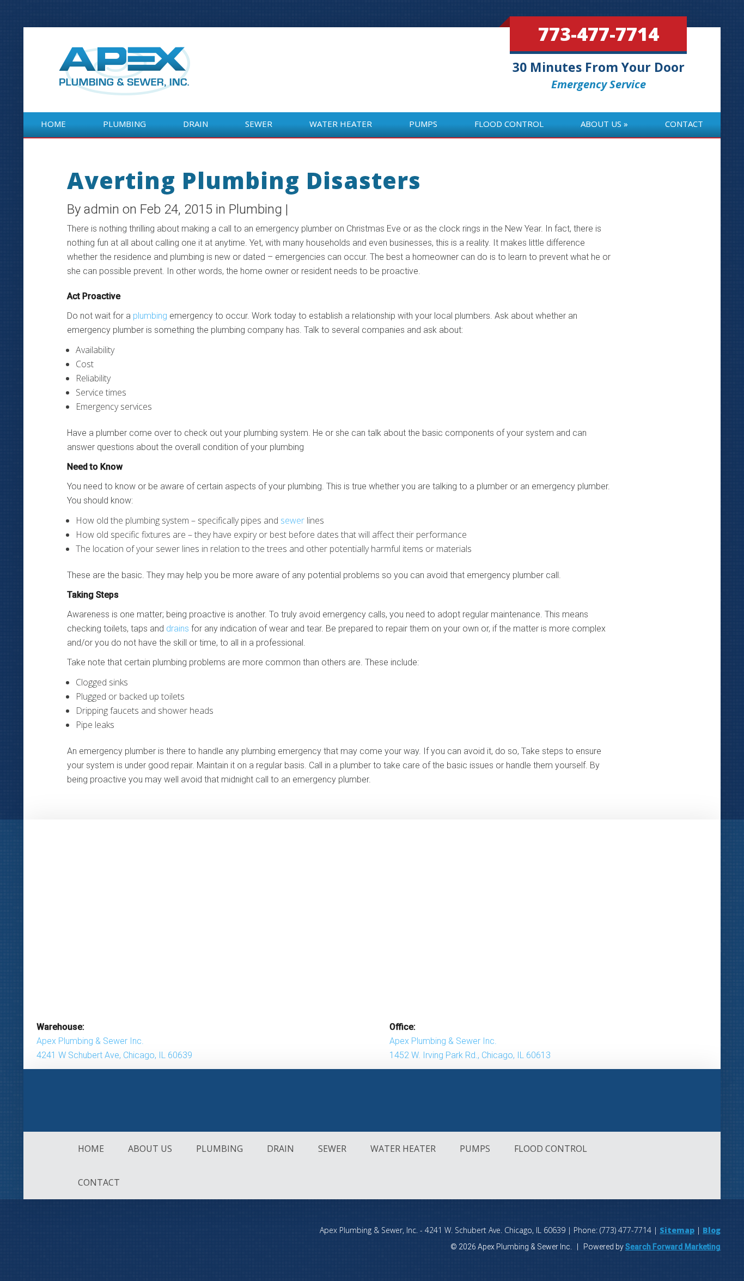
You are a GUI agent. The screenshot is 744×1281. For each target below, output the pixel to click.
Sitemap (677, 1230)
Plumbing (255, 209)
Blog (712, 1230)
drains (177, 628)
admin (101, 209)
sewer (292, 520)
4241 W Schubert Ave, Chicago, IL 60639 (114, 1055)
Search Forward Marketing (673, 1246)
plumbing (150, 316)
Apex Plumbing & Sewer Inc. (90, 1041)
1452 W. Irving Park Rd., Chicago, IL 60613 (470, 1055)
